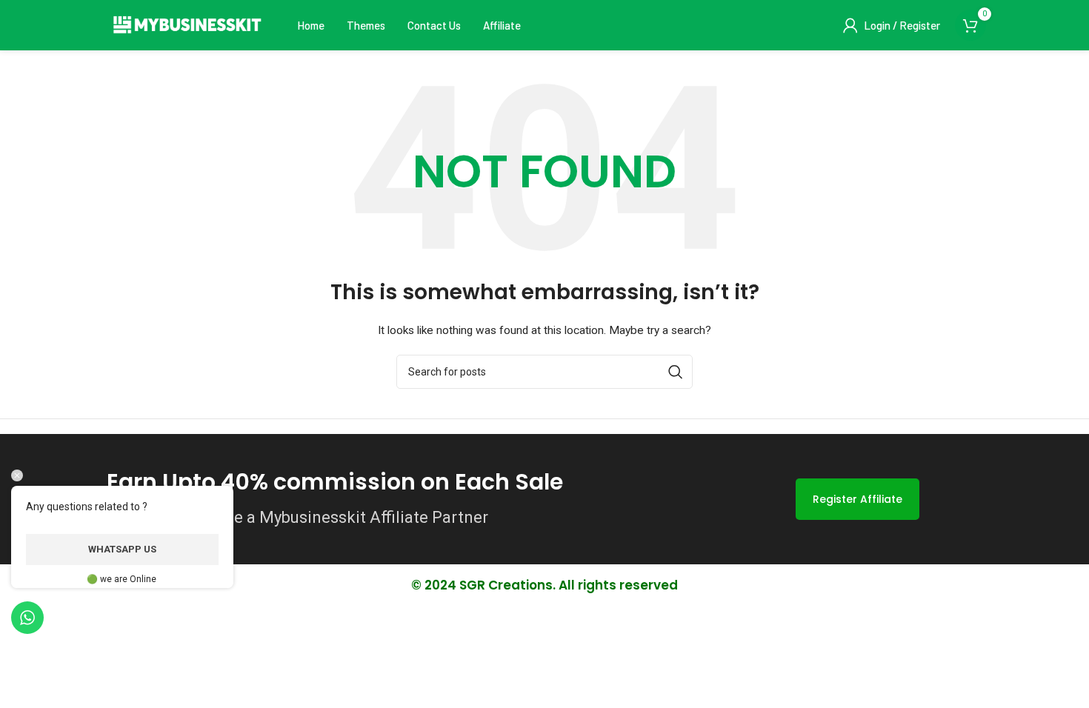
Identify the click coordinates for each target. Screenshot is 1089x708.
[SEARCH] (676, 372)
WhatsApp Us (122, 549)
